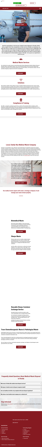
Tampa (24, 429)
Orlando (3, 430)
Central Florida (5, 429)
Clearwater (25, 432)
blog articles (9, 403)
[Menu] (38, 8)
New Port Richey (26, 434)
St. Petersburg (26, 430)
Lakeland (3, 433)
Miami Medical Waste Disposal (8, 439)
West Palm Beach (5, 438)
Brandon (25, 433)
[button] (40, 383)
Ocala (3, 432)
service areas (27, 155)
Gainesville (25, 438)
